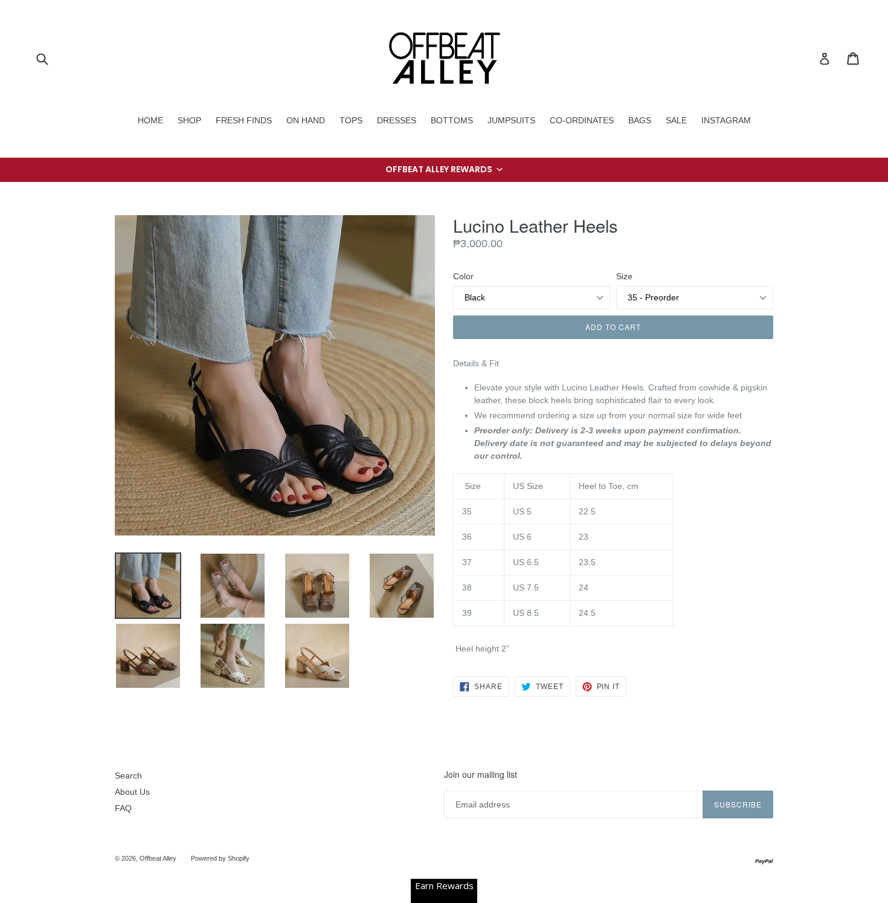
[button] (444, 170)
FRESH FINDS (244, 120)
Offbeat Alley (158, 858)
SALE (676, 120)
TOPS (350, 120)
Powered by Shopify (220, 858)
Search (128, 775)
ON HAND (305, 120)
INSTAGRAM (726, 120)
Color (463, 276)
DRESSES (396, 120)
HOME (150, 120)
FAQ (123, 808)
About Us (132, 792)
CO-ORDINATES (582, 120)
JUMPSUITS (511, 120)
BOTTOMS (452, 120)
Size (624, 276)
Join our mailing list (480, 774)
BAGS (639, 120)
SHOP (189, 120)
